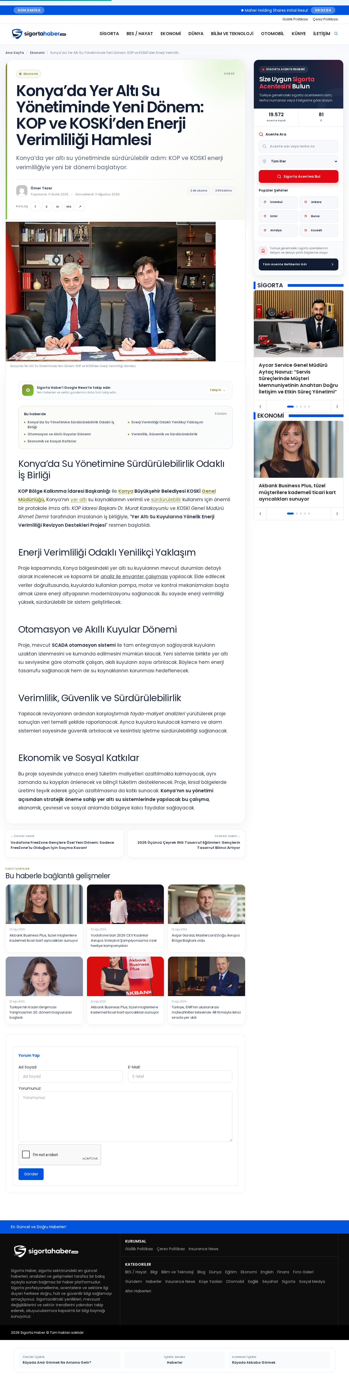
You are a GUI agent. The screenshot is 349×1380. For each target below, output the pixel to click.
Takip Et (217, 390)
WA (68, 206)
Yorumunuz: (30, 1088)
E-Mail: (134, 1067)
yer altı (79, 499)
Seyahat (270, 1281)
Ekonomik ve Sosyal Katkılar (52, 441)
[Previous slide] (260, 406)
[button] (290, 407)
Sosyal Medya (312, 1281)
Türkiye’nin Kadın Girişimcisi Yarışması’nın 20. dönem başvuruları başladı (41, 1012)
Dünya (195, 33)
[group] (298, 345)
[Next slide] (337, 406)
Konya (125, 491)
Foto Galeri (303, 1272)
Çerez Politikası (325, 19)
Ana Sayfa (14, 52)
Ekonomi (171, 33)
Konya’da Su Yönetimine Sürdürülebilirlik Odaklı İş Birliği (71, 424)
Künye (299, 33)
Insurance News (203, 1249)
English (267, 1272)
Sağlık (253, 1281)
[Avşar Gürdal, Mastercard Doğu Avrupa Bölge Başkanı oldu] (206, 904)
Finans (283, 1272)
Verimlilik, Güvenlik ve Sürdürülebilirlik (164, 434)
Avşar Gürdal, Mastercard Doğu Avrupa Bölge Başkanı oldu (205, 938)
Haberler (154, 1281)
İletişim (321, 33)
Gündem (133, 1281)
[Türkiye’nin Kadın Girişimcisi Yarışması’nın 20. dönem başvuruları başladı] (44, 976)
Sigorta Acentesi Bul (302, 176)
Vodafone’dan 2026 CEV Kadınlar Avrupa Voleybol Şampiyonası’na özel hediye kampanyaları (124, 940)
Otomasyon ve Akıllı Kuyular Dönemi (59, 434)
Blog (201, 1272)
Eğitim (231, 1272)
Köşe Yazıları (210, 1281)
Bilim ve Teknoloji (232, 33)
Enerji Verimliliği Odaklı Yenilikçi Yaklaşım (167, 422)
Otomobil (272, 33)
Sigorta (109, 33)
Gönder (31, 1174)
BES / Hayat (140, 33)
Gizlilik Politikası (295, 19)
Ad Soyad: (28, 1067)
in (57, 206)
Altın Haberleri (138, 1291)
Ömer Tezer (41, 188)
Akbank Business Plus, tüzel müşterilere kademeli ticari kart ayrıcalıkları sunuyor (44, 938)
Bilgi (154, 1272)
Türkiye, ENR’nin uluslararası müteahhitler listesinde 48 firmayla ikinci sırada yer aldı (206, 1012)
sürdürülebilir (166, 499)
